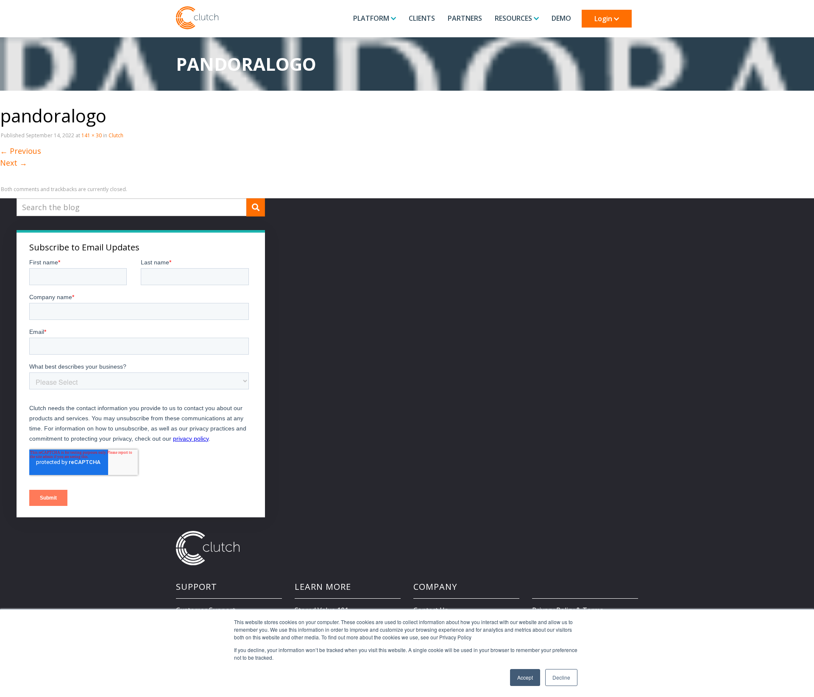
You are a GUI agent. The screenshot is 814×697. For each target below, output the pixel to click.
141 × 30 (91, 135)
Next (13, 163)
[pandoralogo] (30, 174)
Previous (20, 151)
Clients (422, 18)
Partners (465, 18)
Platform (372, 18)
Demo (561, 18)
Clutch (116, 135)
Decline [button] (561, 677)
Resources (514, 18)
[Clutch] (197, 18)
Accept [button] (525, 677)
